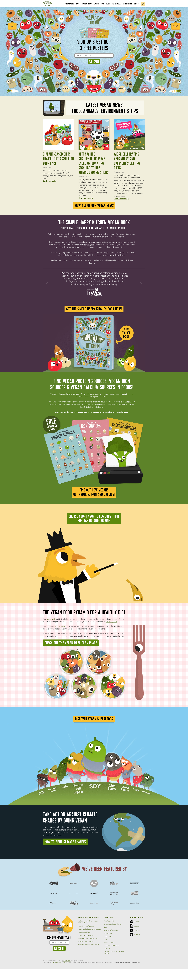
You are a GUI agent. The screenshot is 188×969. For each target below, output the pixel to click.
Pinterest (137, 930)
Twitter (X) (137, 935)
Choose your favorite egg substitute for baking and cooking (94, 518)
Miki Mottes (66, 961)
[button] (137, 3)
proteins (127, 401)
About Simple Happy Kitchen (112, 924)
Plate (108, 4)
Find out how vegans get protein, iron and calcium (94, 492)
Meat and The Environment (86, 941)
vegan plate (51, 619)
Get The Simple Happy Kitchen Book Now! (94, 309)
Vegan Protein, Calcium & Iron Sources (89, 929)
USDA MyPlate (111, 621)
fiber (103, 401)
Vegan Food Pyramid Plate (86, 935)
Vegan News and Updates (86, 926)
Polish (120, 260)
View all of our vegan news (94, 205)
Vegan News (69, 4)
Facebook (137, 922)
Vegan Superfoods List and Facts (88, 938)
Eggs (102, 4)
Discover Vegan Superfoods (94, 719)
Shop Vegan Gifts (109, 921)
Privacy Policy (108, 936)
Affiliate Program (109, 942)
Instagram (137, 926)
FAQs (105, 927)
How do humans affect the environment (59, 827)
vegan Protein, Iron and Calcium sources (91, 394)
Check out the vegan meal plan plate (71, 643)
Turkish (126, 260)
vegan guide (89, 244)
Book (77, 4)
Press (105, 939)
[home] (47, 3)
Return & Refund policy (111, 930)
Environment (127, 4)
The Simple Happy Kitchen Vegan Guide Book (88, 922)
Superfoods (116, 4)
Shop (135, 4)
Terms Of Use (108, 933)
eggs (45, 830)
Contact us (107, 948)
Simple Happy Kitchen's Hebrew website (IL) (114, 952)
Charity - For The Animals (111, 945)
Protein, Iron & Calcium (90, 4)
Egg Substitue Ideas (84, 932)
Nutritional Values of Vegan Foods (88, 944)
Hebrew (91, 263)
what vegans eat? (61, 626)
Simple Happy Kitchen (58, 963)
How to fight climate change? (65, 842)
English (114, 260)
